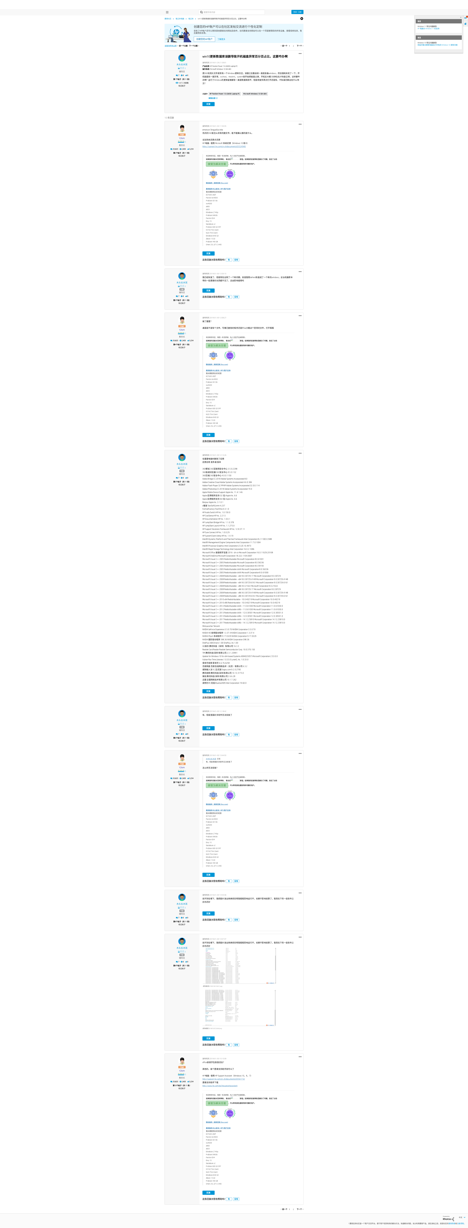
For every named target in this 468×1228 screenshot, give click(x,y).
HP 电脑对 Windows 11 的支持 (428, 28)
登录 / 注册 (297, 12)
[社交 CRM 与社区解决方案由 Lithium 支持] (448, 1218)
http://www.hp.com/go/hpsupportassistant (220, 1085)
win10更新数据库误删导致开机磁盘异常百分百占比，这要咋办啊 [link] (222, 19)
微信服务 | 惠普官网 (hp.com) (217, 183)
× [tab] (461, 17)
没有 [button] (236, 259)
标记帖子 (182, 86)
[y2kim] (182, 128)
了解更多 (221, 39)
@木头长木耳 (211, 759)
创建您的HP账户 (204, 39)
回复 (208, 104)
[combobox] (232, 12)
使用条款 (451, 1223)
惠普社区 (168, 19)
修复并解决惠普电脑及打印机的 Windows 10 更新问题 (438, 45)
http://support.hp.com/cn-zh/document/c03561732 (223, 1079)
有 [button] (229, 259)
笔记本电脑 (180, 19)
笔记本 (191, 19)
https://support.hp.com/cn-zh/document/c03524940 (224, 146)
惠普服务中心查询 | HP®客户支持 (218, 189)
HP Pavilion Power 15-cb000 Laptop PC (225, 94)
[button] (300, 54)
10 (175, 1085)
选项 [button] (301, 18)
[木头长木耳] (182, 58)
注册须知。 (461, 1223)
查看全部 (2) (213, 98)
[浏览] (167, 12)
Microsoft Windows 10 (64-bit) (255, 94)
